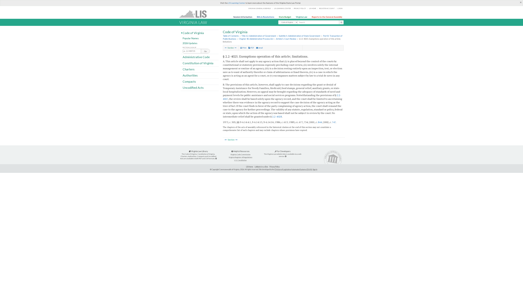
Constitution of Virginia (198, 63)
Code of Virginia (193, 33)
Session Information (242, 17)
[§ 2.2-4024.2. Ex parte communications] (226, 48)
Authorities (190, 75)
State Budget (285, 17)
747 (334, 122)
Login (340, 8)
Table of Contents (231, 36)
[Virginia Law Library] (216, 158)
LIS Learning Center (236, 3)
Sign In (315, 170)
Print (244, 48)
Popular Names (191, 38)
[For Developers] (285, 156)
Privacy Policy (300, 8)
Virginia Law (301, 17)
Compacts (189, 81)
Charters (188, 69)
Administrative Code (196, 57)
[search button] (341, 22)
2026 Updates (190, 43)
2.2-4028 (277, 116)
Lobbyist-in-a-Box (261, 167)
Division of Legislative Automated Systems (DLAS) (293, 170)
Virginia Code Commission (240, 154)
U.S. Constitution (240, 160)
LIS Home (249, 167)
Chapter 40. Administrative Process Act (256, 39)
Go (205, 51)
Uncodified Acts (193, 87)
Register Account (327, 8)
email (260, 48)
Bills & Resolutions (265, 17)
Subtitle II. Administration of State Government (299, 36)
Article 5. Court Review (286, 39)
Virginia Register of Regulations (240, 157)
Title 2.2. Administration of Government (258, 36)
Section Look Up (189, 47)
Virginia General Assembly (259, 8)
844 (320, 122)
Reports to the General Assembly (327, 17)
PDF (252, 48)
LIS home (312, 8)
